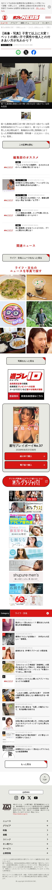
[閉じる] (49, 6)
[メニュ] (48, 17)
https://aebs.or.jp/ (20, 814)
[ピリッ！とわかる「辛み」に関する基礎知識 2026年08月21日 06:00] (39, 340)
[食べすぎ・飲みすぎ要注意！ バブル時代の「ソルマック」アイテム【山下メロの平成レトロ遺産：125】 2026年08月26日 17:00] (13, 314)
